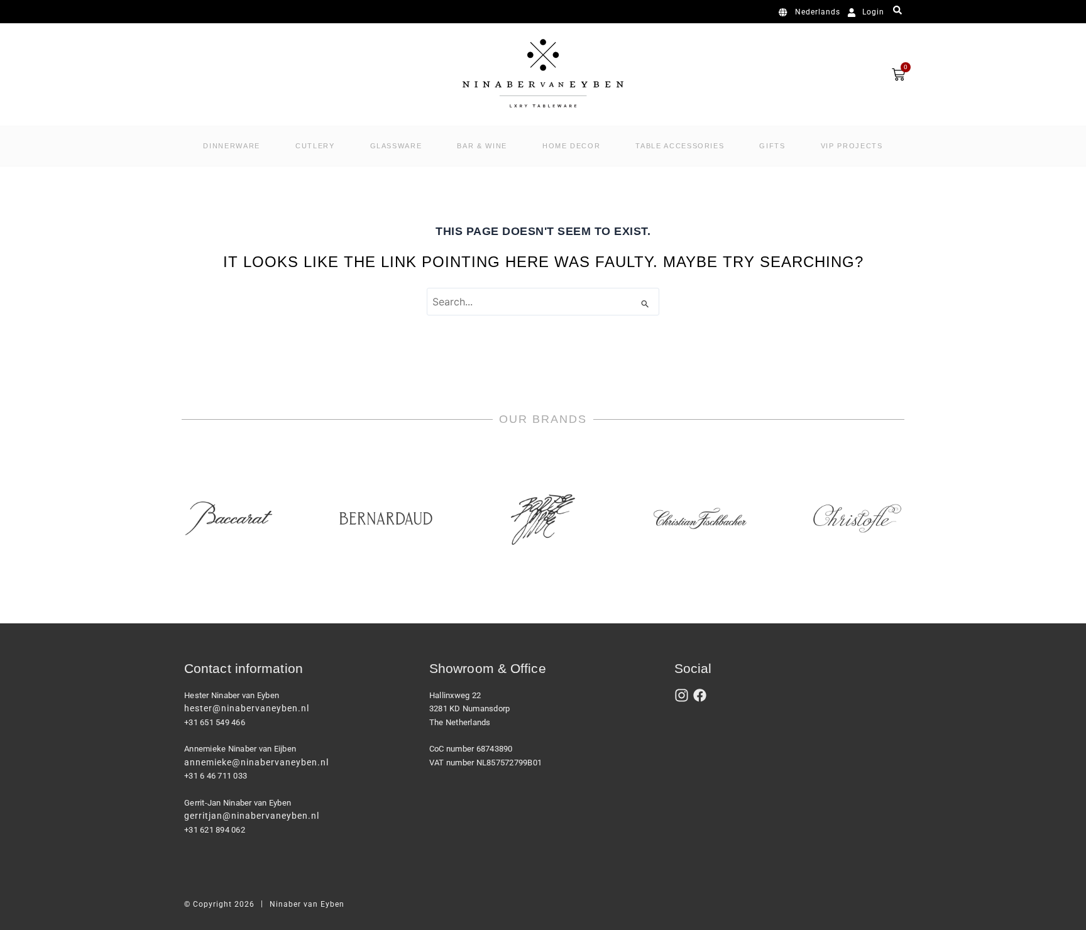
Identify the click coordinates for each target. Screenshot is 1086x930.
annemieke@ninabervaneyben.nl (256, 762)
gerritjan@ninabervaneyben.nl (251, 816)
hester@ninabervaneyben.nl (246, 708)
